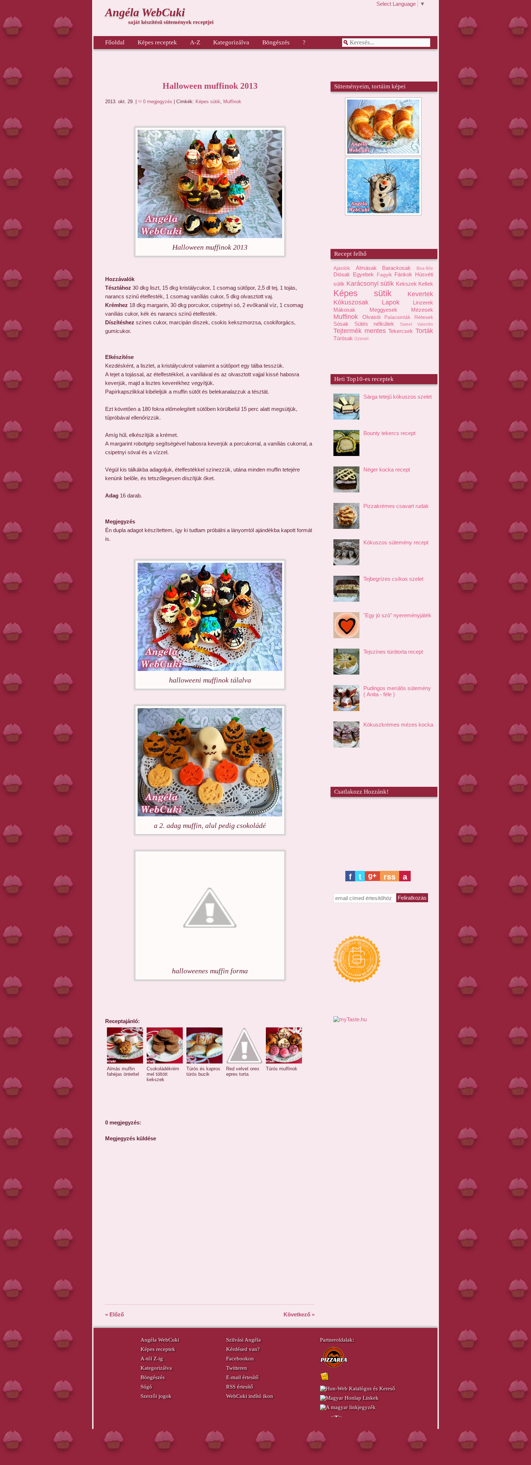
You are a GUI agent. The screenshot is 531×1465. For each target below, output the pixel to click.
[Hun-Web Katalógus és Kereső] (357, 1388)
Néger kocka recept (386, 469)
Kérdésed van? (243, 1349)
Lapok (391, 302)
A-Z (195, 42)
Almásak (366, 268)
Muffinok (232, 101)
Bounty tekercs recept (389, 433)
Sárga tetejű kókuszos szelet (397, 397)
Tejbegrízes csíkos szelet (393, 579)
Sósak (341, 324)
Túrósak (343, 338)
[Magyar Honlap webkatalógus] (349, 1398)
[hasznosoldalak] (324, 1379)
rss (390, 876)
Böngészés (276, 42)
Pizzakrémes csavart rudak (396, 506)
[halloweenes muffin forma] (210, 960)
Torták (424, 330)
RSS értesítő (239, 1387)
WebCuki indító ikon (249, 1396)
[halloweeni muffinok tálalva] (210, 669)
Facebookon (240, 1358)
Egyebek (363, 274)
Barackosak (396, 268)
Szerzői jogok (156, 1396)
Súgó (146, 1387)
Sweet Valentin (416, 324)
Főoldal (115, 42)
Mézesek (422, 310)
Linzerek (423, 302)
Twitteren (236, 1368)
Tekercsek (400, 331)
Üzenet (361, 338)
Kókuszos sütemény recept (395, 542)
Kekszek (406, 284)
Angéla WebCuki (145, 12)
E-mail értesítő (242, 1377)
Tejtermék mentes (359, 330)
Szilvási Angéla (243, 1340)
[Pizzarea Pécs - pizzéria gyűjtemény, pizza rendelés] (333, 1366)
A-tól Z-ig (152, 1358)
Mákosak (344, 310)
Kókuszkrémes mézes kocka (398, 724)
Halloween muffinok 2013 (210, 86)
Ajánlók (341, 268)
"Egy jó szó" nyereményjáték (397, 615)
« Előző (114, 1314)
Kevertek (420, 294)
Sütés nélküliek (374, 324)
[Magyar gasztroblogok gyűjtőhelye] (383, 959)
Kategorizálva (231, 42)
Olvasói (371, 317)
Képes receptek (157, 42)
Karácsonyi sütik (370, 283)
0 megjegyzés (158, 101)
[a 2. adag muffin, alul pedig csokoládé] (210, 814)
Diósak (341, 274)
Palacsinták (397, 317)
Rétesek (423, 317)
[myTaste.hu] (350, 1019)
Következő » (299, 1314)
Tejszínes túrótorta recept (393, 652)
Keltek (425, 284)
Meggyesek (383, 310)
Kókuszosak (350, 302)
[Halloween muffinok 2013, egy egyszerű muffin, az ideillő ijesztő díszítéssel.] (210, 236)
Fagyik (384, 274)
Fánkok (403, 274)
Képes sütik (207, 101)
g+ (372, 876)
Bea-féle (424, 268)
